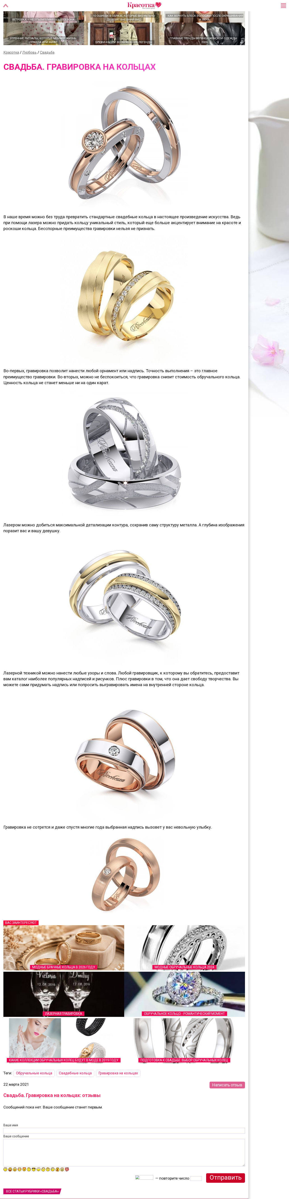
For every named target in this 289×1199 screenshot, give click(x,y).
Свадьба (47, 68)
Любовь (29, 68)
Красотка (11, 68)
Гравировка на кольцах (118, 1089)
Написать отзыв (227, 1100)
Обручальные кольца (34, 1089)
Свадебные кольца (75, 1089)
